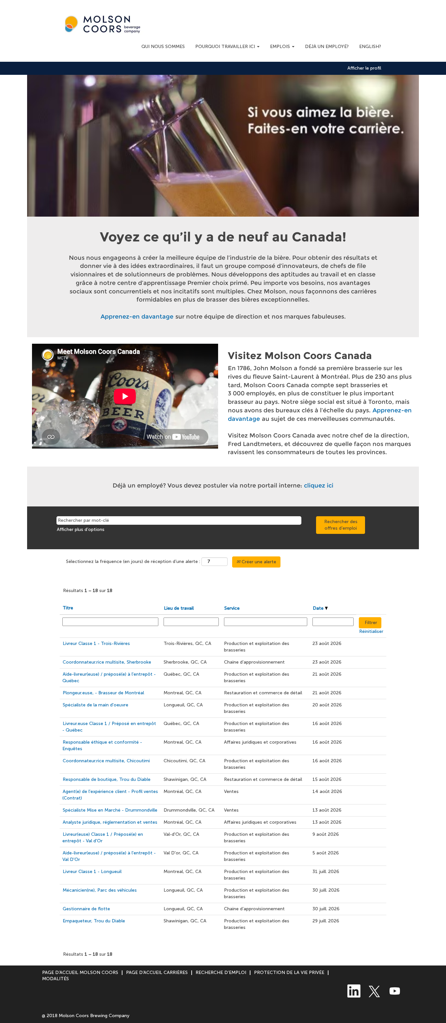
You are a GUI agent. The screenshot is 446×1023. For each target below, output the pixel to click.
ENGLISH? (370, 46)
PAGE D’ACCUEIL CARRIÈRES (157, 972)
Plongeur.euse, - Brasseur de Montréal (103, 693)
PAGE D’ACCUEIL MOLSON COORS (80, 972)
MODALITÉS (55, 979)
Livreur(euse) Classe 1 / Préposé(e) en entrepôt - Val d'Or (102, 838)
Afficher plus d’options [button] (80, 529)
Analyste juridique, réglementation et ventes (110, 822)
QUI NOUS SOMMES (163, 46)
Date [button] (319, 608)
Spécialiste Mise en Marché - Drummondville (110, 810)
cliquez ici (318, 485)
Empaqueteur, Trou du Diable (94, 921)
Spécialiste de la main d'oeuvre (95, 705)
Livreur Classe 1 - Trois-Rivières (96, 643)
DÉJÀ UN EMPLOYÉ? (327, 46)
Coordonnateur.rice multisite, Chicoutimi (106, 761)
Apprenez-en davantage (137, 316)
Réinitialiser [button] (371, 631)
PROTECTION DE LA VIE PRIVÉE (289, 972)
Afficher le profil (364, 68)
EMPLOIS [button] (280, 46)
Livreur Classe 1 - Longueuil (92, 871)
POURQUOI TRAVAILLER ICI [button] (225, 46)
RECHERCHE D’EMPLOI (221, 972)
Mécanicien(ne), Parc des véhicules (100, 890)
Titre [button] (68, 608)
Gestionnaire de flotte (86, 909)
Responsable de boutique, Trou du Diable (107, 779)
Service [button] (232, 608)
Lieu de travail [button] (179, 608)
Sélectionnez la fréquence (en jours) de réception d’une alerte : (133, 561)
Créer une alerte (258, 562)
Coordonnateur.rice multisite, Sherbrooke (107, 662)
